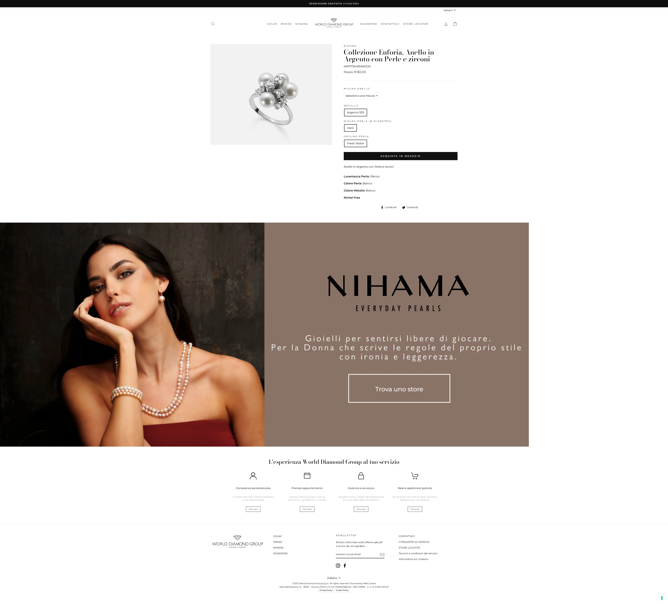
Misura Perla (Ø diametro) (368, 121)
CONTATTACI (390, 23)
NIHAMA (301, 23)
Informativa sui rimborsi (413, 559)
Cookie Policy (342, 590)
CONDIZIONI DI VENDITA (414, 542)
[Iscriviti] (382, 554)
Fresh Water (355, 143)
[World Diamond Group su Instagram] (338, 565)
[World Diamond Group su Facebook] (345, 565)
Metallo (351, 105)
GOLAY (272, 23)
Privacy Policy (326, 590)
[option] (334, 4)
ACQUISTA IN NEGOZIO (400, 156)
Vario (350, 128)
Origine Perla (356, 136)
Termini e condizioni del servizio (418, 553)
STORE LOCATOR (415, 23)
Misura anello (357, 88)
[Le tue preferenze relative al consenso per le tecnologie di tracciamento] (662, 598)
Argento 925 (355, 112)
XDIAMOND (368, 23)
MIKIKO (286, 23)
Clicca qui (253, 509)
